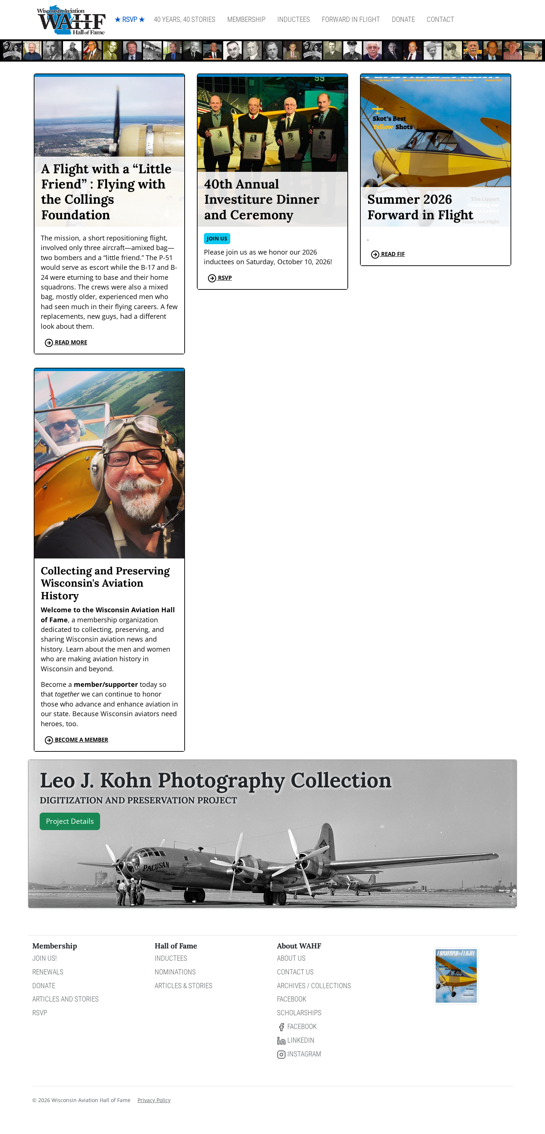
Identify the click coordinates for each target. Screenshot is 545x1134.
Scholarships (299, 1013)
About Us (291, 958)
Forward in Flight (351, 19)
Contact (440, 19)
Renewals (47, 972)
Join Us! (44, 958)
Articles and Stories (65, 999)
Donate (403, 19)
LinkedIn (300, 1040)
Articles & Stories (183, 985)
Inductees (293, 19)
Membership (246, 19)
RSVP (39, 1013)
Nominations (175, 972)
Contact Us (295, 972)
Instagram (303, 1054)
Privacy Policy (154, 1100)
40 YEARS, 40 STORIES (184, 19)
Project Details (70, 821)
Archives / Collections (314, 985)
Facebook (291, 999)
